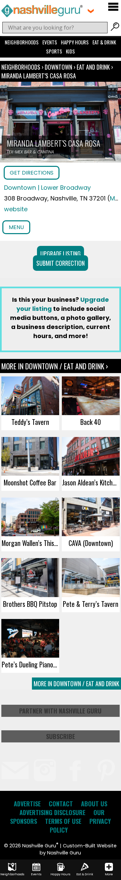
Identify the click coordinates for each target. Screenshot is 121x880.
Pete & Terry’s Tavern (90, 604)
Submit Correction (60, 263)
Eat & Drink (104, 42)
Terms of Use (63, 821)
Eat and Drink (93, 67)
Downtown (59, 67)
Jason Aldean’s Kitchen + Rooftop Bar (91, 482)
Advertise (27, 803)
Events (49, 42)
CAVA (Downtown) (91, 543)
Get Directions (31, 173)
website (16, 209)
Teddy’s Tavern (30, 422)
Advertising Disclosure (52, 812)
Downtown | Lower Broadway (47, 187)
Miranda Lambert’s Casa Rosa (38, 75)
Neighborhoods (22, 42)
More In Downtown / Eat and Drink (76, 683)
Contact (61, 803)
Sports (54, 51)
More (109, 874)
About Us (94, 803)
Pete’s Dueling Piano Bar (30, 664)
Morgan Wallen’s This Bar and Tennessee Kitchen (30, 543)
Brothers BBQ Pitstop (30, 604)
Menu (16, 227)
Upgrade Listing (60, 253)
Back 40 (90, 422)
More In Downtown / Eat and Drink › (54, 366)
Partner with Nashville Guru (60, 710)
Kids (70, 51)
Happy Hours (75, 42)
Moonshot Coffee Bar (30, 482)
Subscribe (60, 736)
